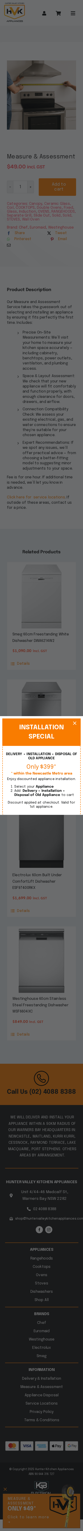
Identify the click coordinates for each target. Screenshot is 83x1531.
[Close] (74, 723)
